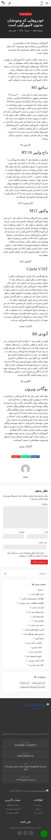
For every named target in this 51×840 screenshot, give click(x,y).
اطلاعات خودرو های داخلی (33, 599)
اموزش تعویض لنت (34, 656)
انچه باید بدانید (38, 608)
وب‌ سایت (42, 542)
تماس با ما (38, 813)
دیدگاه (44, 504)
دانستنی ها (39, 621)
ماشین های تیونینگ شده (34, 634)
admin (35, 31)
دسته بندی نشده (37, 625)
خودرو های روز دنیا (25, 14)
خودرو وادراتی (38, 616)
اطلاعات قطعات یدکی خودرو (32, 603)
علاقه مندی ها (12, 813)
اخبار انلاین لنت (37, 594)
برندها (38, 809)
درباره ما (38, 805)
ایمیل (21, 532)
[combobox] (29, 573)
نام (46, 532)
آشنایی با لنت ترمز (34, 643)
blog (40, 590)
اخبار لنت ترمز (36, 652)
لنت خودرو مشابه (38, 683)
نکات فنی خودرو (37, 665)
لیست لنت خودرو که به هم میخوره (32, 687)
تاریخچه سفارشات (12, 809)
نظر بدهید (12, 31)
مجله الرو (40, 638)
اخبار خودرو (37, 647)
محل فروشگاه (13, 805)
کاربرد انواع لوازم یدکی (34, 630)
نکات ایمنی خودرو (36, 661)
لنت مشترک (24, 683)
